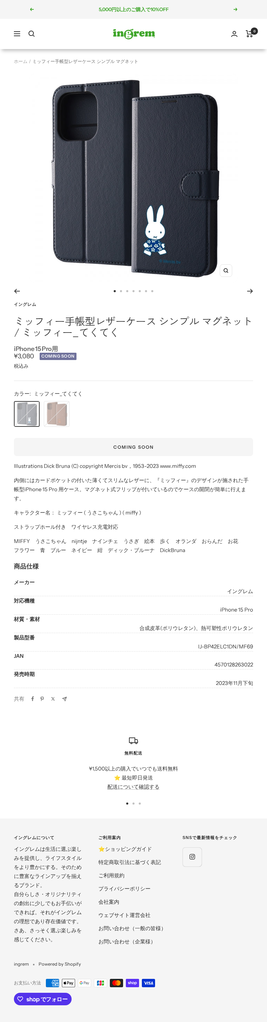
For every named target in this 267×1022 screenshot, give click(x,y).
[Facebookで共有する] (32, 698)
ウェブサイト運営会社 (124, 915)
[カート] (249, 33)
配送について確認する (133, 786)
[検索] (32, 34)
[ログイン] (234, 34)
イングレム (25, 304)
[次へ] (250, 291)
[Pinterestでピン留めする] (42, 698)
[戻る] (17, 291)
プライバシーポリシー (124, 888)
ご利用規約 (111, 875)
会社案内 (108, 902)
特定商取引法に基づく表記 (129, 862)
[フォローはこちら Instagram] (192, 857)
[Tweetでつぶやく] (53, 698)
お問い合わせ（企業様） (127, 941)
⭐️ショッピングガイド (125, 849)
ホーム (20, 61)
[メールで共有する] (64, 699)
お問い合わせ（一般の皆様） (132, 928)
